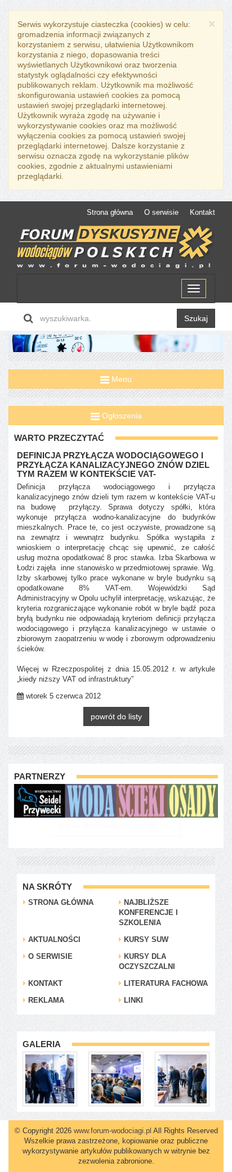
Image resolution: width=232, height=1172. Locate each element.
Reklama (45, 1000)
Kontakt (202, 212)
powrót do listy (116, 716)
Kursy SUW (145, 939)
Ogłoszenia (121, 415)
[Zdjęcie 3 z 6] (152, 1078)
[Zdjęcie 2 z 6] (86, 1078)
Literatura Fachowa (165, 983)
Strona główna (110, 212)
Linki (132, 1000)
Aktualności (53, 939)
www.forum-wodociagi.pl (112, 1130)
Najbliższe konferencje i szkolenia (148, 912)
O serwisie (161, 212)
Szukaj (196, 318)
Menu (120, 379)
